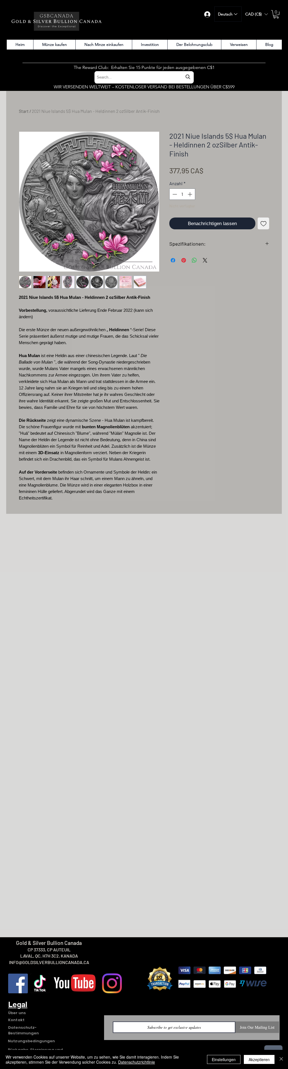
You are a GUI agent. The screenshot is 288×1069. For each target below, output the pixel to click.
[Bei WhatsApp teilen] (194, 260)
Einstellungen (224, 1059)
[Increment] (190, 194)
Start (24, 111)
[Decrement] (174, 194)
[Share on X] (205, 260)
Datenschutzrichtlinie (136, 1062)
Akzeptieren (259, 1059)
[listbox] (256, 14)
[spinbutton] (182, 194)
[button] (256, 14)
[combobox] (144, 77)
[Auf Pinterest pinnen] (183, 260)
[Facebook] (18, 983)
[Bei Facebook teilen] (173, 260)
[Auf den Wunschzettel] (263, 223)
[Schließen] (281, 1059)
